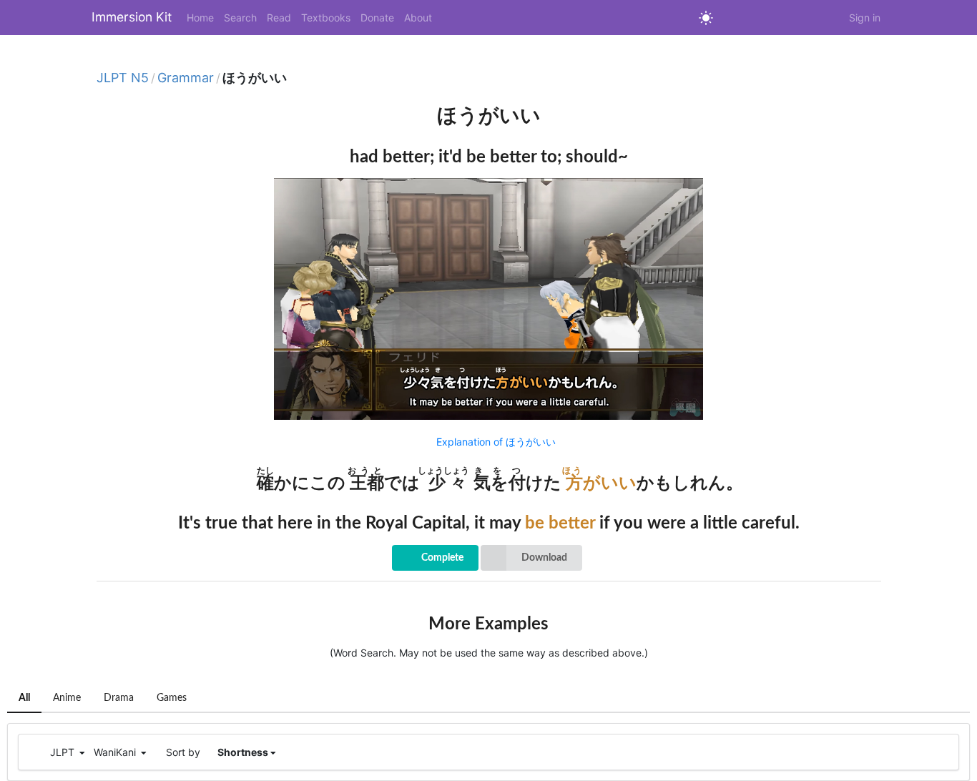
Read (279, 17)
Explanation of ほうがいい (496, 442)
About (418, 17)
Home (200, 17)
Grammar (185, 78)
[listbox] (531, 558)
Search (240, 17)
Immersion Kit (132, 16)
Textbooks (325, 17)
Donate (377, 17)
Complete (442, 558)
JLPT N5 (123, 78)
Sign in (864, 17)
